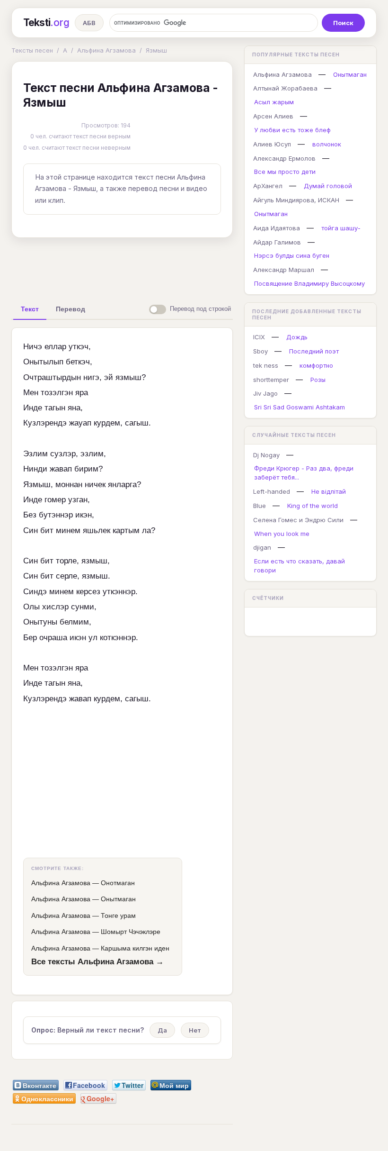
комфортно (316, 365)
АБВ (89, 23)
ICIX (259, 337)
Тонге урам (118, 915)
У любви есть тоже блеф (292, 130)
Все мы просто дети (285, 171)
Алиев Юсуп (272, 144)
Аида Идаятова (276, 228)
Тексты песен (32, 50)
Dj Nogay (266, 455)
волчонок (326, 144)
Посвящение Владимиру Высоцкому (309, 283)
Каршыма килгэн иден (135, 948)
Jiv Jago (265, 393)
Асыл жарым (274, 102)
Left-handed (271, 491)
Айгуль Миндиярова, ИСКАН (296, 200)
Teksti (46, 22)
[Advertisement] (160, 266)
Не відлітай (328, 491)
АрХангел (267, 186)
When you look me (281, 533)
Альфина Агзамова (106, 50)
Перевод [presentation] (70, 309)
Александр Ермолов (284, 158)
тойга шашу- (341, 228)
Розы (318, 379)
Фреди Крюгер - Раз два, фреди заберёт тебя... (303, 472)
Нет (195, 1030)
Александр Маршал (283, 269)
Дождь (297, 337)
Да (162, 1030)
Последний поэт (314, 351)
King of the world (312, 505)
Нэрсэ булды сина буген (291, 255)
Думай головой (328, 186)
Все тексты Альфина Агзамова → (97, 961)
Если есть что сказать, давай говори (299, 565)
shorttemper (271, 379)
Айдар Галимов (277, 242)
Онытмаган (118, 899)
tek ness (265, 365)
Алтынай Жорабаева (285, 88)
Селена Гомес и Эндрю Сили (298, 520)
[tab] (29, 309)
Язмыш (156, 50)
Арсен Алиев (273, 116)
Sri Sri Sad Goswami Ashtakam (299, 407)
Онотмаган (118, 883)
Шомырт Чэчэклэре (130, 931)
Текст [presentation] (30, 309)
